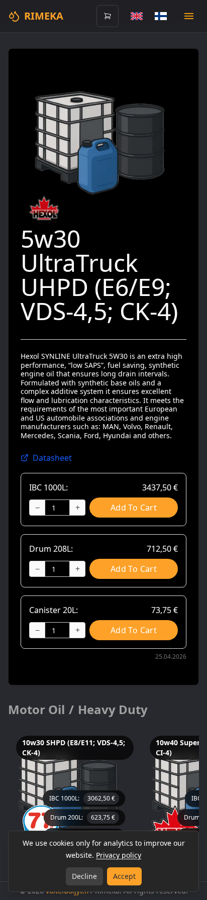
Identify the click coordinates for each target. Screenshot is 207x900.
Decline (84, 876)
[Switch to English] (137, 16)
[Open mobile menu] (189, 16)
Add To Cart (134, 507)
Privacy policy (118, 855)
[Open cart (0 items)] (107, 16)
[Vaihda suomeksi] (161, 16)
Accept (124, 876)
